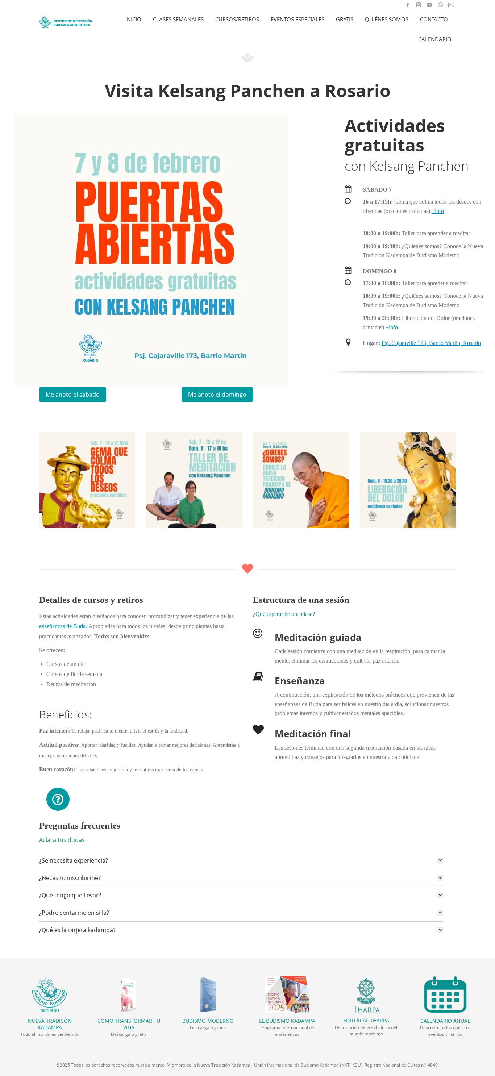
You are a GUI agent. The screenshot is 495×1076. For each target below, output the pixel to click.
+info (438, 211)
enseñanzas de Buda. (63, 626)
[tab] (241, 860)
